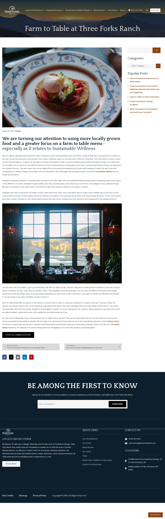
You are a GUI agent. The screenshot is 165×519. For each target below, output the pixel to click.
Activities (86, 443)
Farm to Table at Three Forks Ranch (144, 97)
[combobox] (144, 66)
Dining (18, 131)
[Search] (157, 50)
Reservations (88, 447)
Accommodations (90, 439)
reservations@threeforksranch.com (142, 443)
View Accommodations (18, 335)
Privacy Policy (39, 496)
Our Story (86, 451)
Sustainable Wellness (104, 171)
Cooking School (112, 321)
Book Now (155, 10)
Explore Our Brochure (91, 464)
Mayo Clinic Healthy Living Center (97, 460)
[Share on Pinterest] (31, 357)
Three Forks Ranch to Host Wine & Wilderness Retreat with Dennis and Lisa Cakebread (144, 89)
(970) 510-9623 (135, 438)
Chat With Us (155, 514)
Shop (84, 456)
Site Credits (7, 496)
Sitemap (23, 496)
